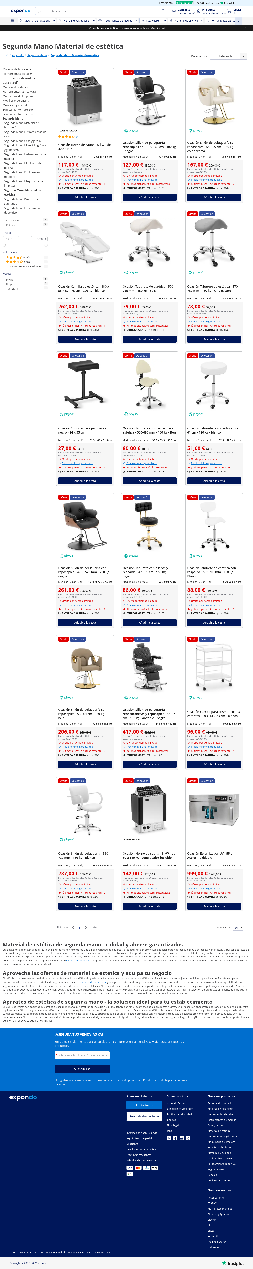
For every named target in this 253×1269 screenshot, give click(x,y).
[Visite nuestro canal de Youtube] (169, 1139)
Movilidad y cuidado (16, 105)
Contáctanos (144, 1105)
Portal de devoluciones (144, 1116)
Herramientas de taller (17, 74)
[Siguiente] (85, 928)
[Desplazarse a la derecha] (245, 28)
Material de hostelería (17, 69)
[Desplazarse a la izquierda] (7, 28)
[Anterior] (73, 928)
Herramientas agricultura (19, 92)
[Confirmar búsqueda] (163, 11)
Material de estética (15, 87)
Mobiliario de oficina (16, 100)
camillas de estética (77, 960)
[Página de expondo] (7, 55)
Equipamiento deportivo (18, 114)
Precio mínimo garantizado (77, 179)
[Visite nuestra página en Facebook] (175, 1139)
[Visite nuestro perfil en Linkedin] (182, 1139)
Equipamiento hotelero (18, 109)
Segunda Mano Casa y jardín (22, 141)
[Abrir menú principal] (12, 21)
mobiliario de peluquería (92, 982)
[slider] (4, 245)
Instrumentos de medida (19, 78)
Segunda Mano (13, 118)
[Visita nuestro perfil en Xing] (188, 1139)
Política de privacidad (128, 1080)
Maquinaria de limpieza (18, 96)
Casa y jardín (11, 83)
